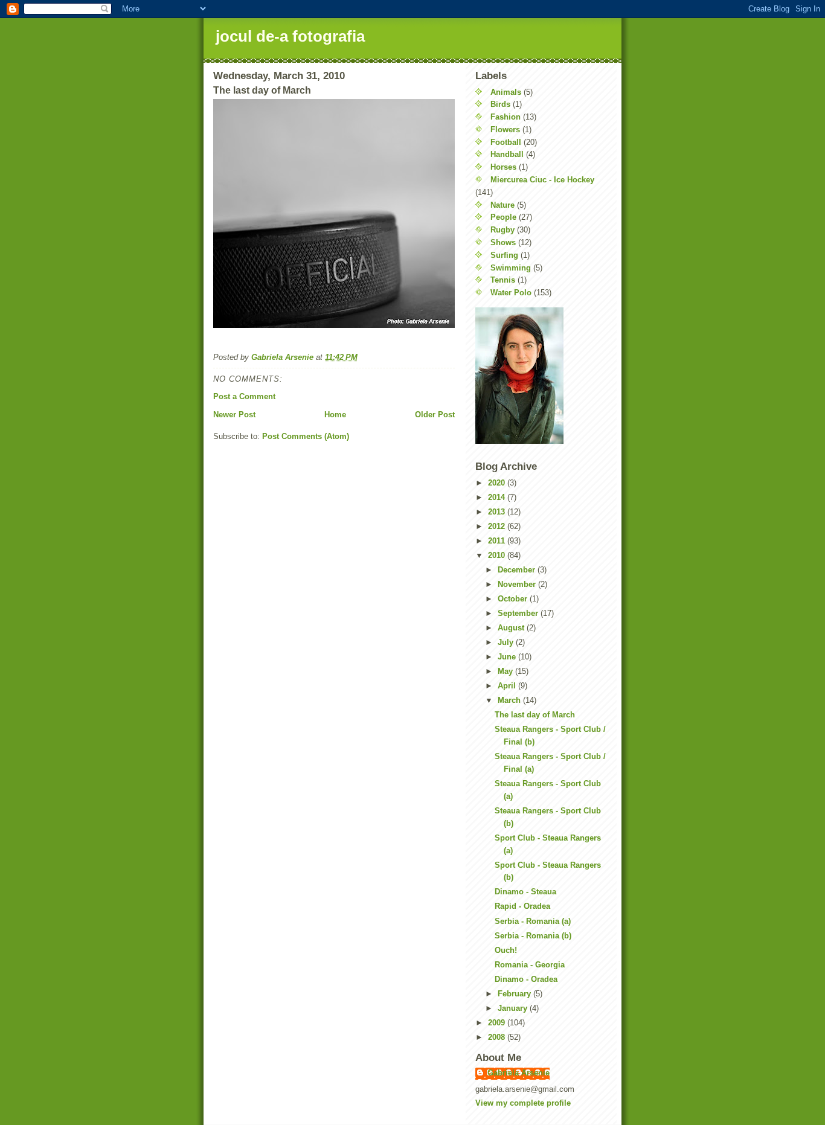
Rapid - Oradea (522, 906)
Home (335, 414)
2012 (497, 526)
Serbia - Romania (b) (533, 935)
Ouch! (506, 950)
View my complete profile (523, 1102)
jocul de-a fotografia (290, 36)
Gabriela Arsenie (518, 1072)
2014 (497, 497)
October (514, 598)
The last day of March (535, 714)
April (508, 685)
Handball (507, 154)
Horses (503, 166)
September (519, 613)
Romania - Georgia (530, 964)
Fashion (505, 116)
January (514, 1008)
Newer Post (234, 414)
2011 (497, 540)
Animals (505, 92)
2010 (497, 555)
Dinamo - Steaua (525, 891)
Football (505, 142)
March (510, 700)
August (512, 627)
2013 (497, 511)
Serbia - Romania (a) (533, 921)
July (507, 642)
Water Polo (510, 292)
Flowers (505, 129)
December (518, 569)
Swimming (510, 267)
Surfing (504, 255)
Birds (500, 104)
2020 (497, 482)
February (515, 993)
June (508, 656)
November (518, 584)
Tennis (502, 279)
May (506, 671)
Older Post (435, 414)
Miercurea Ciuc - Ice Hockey (542, 179)
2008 (497, 1037)
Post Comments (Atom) (305, 436)
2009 (497, 1022)
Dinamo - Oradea (526, 979)
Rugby (502, 229)
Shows (503, 242)
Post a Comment (244, 396)
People (503, 217)
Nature (502, 205)
